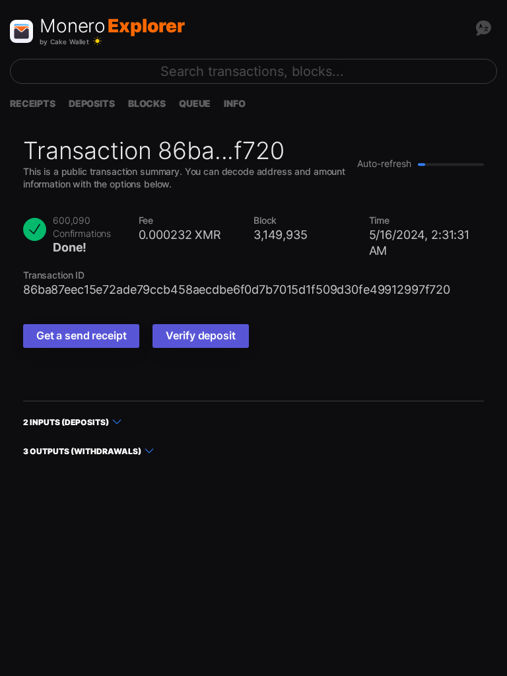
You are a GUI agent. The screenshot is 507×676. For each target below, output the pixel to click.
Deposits (92, 103)
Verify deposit (200, 335)
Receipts (32, 103)
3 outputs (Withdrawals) (82, 451)
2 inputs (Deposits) (66, 422)
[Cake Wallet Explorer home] (21, 31)
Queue (195, 103)
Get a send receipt (81, 335)
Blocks (147, 103)
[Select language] (483, 28)
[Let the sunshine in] (97, 41)
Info (234, 103)
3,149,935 (281, 235)
